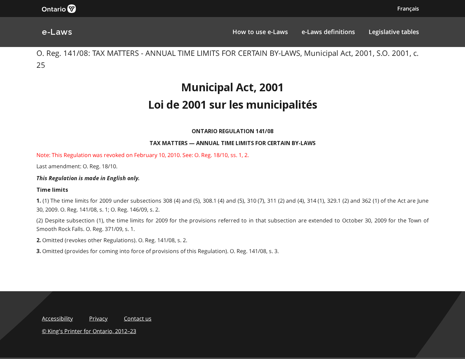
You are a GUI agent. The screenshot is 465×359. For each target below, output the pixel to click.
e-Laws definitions (328, 32)
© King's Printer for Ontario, (89, 331)
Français (408, 8)
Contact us (137, 318)
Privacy (98, 318)
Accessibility (57, 318)
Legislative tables (394, 32)
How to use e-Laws (260, 32)
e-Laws (57, 32)
